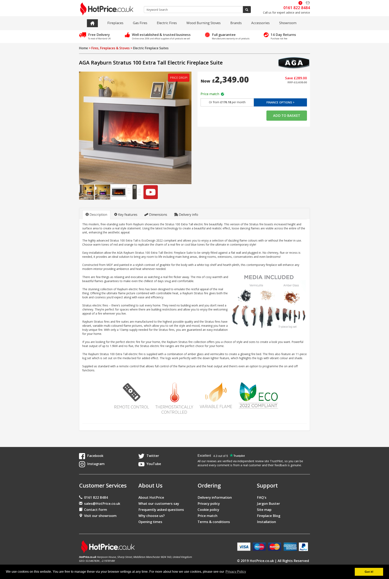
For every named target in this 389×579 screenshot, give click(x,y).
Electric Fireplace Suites (151, 48)
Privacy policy (209, 503)
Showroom (287, 22)
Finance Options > (280, 102)
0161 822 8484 (95, 497)
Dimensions (157, 214)
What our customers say (158, 503)
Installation (266, 521)
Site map (264, 509)
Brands (236, 22)
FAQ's (261, 497)
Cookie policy (208, 509)
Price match (211, 93)
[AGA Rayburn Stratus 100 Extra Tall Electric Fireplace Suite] (135, 128)
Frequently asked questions (161, 509)
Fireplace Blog (268, 515)
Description (98, 214)
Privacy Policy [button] (235, 571)
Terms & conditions (214, 521)
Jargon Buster (268, 503)
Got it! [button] (369, 571)
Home (83, 48)
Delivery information (215, 497)
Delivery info (188, 214)
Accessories (260, 22)
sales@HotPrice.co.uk (102, 503)
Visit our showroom (99, 515)
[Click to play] (150, 192)
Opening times (150, 521)
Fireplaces (115, 22)
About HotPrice (151, 497)
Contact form (94, 509)
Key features (127, 214)
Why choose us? (151, 515)
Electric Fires (167, 22)
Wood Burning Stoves (203, 22)
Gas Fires (140, 22)
